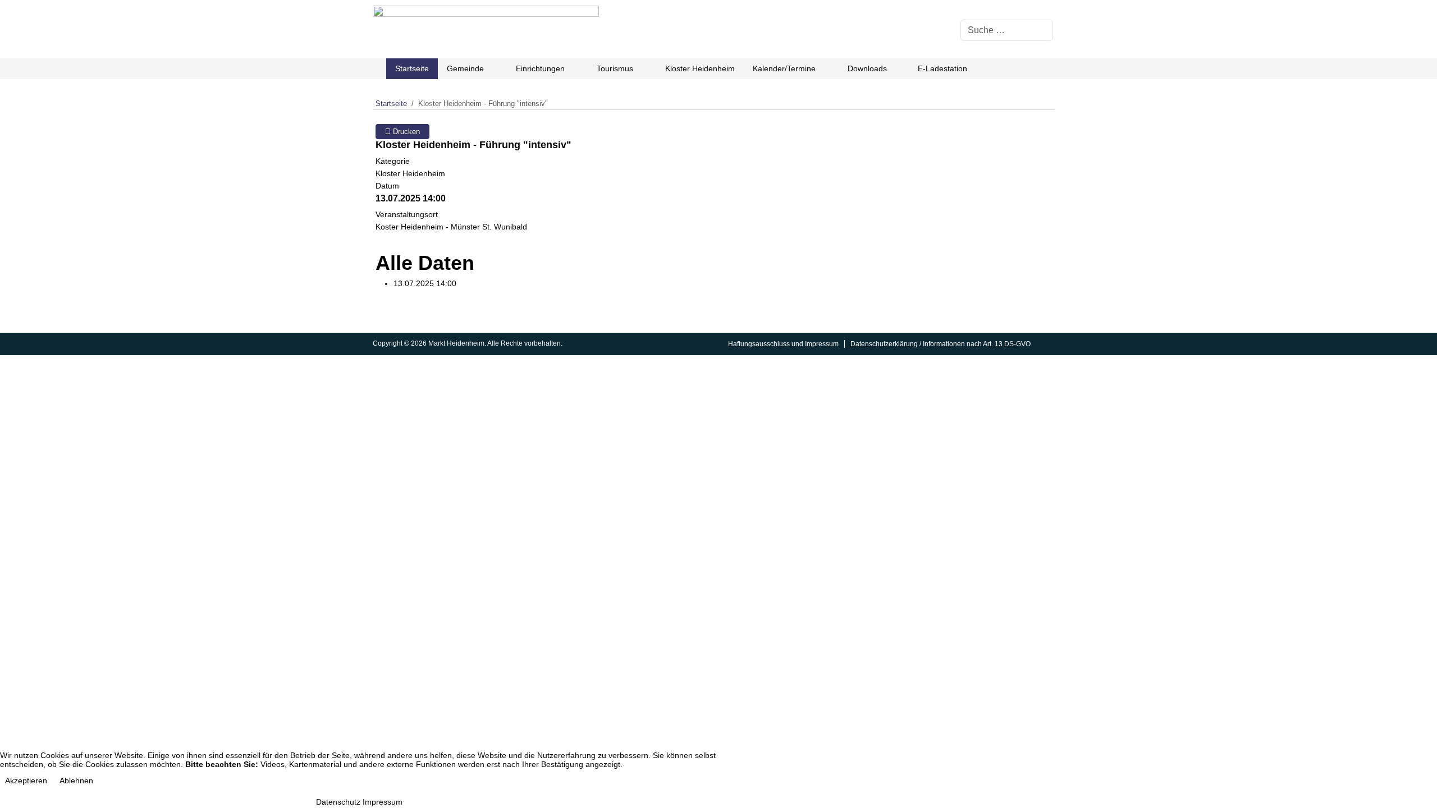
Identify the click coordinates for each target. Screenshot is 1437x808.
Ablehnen (76, 780)
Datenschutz (338, 801)
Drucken (405, 131)
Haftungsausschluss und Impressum (783, 344)
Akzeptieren (26, 780)
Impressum (382, 801)
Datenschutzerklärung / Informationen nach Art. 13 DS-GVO (940, 344)
